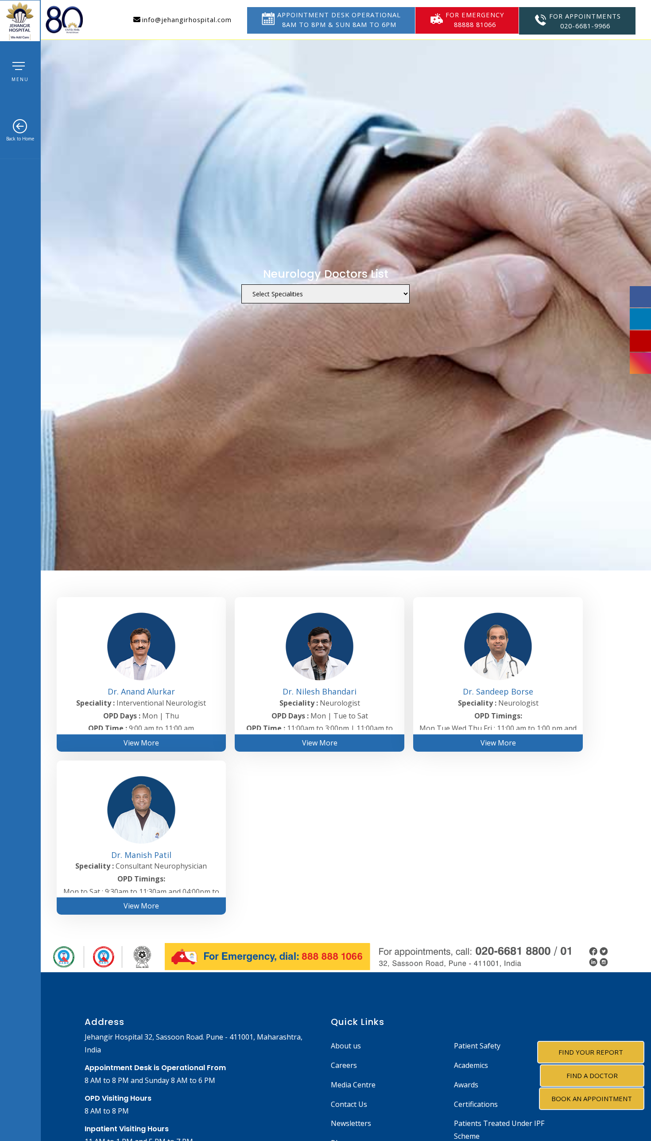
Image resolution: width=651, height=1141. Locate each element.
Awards (466, 1085)
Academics (471, 1065)
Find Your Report (590, 1052)
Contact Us (349, 1104)
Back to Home (20, 139)
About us (346, 1046)
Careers (344, 1065)
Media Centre (353, 1085)
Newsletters (351, 1123)
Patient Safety (477, 1046)
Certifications (476, 1104)
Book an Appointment (591, 1098)
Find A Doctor (592, 1075)
